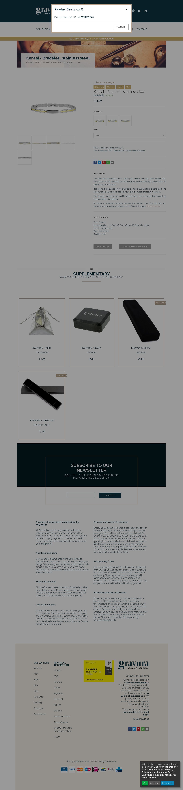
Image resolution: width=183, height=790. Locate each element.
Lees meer (167, 783)
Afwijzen (154, 783)
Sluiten (120, 27)
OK (144, 783)
